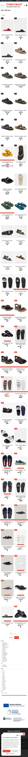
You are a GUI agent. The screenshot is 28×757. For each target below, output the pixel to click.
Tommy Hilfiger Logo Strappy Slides (7, 573)
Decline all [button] (15, 751)
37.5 (3, 680)
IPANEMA (4, 658)
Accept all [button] (6, 751)
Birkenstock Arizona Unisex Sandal (20, 111)
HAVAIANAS (5, 653)
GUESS (4, 652)
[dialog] (11, 745)
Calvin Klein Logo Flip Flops (20, 572)
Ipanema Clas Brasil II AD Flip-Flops (7, 215)
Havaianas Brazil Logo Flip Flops (7, 162)
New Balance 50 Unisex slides (7, 241)
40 (3, 689)
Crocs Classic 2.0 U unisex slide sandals (20, 623)
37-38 (4, 681)
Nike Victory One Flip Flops (7, 623)
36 (3, 677)
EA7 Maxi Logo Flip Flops (7, 445)
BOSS (4, 645)
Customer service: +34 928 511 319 (6, 0)
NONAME (7, 393)
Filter (4, 15)
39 (3, 685)
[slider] (1, 695)
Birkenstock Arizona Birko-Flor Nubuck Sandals (20, 85)
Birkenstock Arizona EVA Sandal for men (7, 111)
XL (3, 674)
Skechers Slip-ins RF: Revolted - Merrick (20, 369)
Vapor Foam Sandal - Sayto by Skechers (20, 598)
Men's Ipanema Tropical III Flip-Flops (20, 215)
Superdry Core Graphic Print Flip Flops (7, 420)
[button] (11, 753)
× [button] (19, 735)
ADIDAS (4, 643)
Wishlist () (25, 0)
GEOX (4, 650)
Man (4, 665)
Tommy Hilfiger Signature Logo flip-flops (7, 522)
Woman (4, 666)
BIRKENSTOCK (5, 644)
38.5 (3, 684)
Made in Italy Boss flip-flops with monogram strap (21, 344)
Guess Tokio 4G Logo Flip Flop (20, 446)
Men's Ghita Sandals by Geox (21, 267)
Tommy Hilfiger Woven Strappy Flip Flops (7, 598)
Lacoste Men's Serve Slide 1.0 (20, 292)
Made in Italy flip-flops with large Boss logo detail (21, 497)
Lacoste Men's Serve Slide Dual (7, 292)
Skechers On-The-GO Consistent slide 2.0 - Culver (7, 190)
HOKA (4, 656)
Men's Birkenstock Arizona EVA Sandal (7, 85)
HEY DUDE (4, 654)
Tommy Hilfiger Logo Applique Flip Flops (7, 547)
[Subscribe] (24, 734)
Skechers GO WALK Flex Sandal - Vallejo (7, 318)
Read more (5, 748)
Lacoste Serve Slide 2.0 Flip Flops (21, 547)
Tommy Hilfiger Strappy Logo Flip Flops (20, 522)
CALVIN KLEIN (5, 646)
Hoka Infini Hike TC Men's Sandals (20, 471)
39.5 (3, 686)
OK (17, 637)
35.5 (3, 676)
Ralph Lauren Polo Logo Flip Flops (7, 35)
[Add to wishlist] (6, 33)
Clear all (11, 637)
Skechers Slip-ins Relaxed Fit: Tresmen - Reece (7, 369)
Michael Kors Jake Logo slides (7, 60)
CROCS (4, 648)
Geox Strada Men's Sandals (20, 241)
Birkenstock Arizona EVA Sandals (20, 60)
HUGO (4, 657)
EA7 (3, 649)
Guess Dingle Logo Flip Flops (20, 162)
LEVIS (4, 661)
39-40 (4, 688)
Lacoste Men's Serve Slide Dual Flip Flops (20, 420)
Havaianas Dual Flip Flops (7, 343)
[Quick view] (8, 33)
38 (3, 682)
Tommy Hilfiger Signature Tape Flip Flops (7, 471)
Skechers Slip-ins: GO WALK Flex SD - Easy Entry (20, 318)
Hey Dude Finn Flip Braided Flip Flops (20, 189)
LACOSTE (4, 660)
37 (3, 678)
